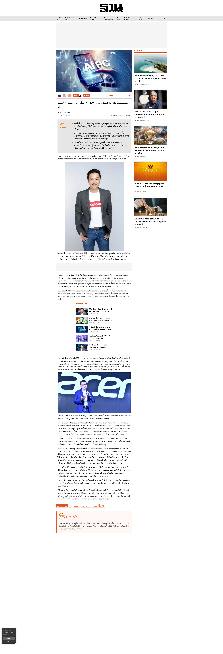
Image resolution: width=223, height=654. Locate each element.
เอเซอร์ (95, 506)
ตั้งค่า (8, 641)
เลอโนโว (76, 506)
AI (70, 506)
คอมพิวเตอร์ (86, 506)
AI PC (102, 506)
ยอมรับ (9, 638)
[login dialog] (165, 18)
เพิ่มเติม (5, 635)
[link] (150, 71)
